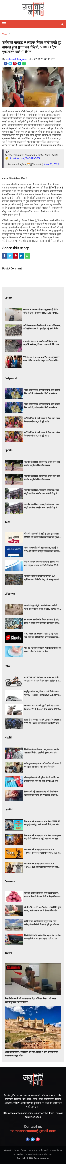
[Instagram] (38, 1139)
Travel (8, 953)
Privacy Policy (20, 1150)
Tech (7, 522)
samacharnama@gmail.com (33, 1128)
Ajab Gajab (57, 1150)
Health (8, 737)
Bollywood (11, 378)
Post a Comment (12, 268)
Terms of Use (33, 1150)
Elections (48, 1154)
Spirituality (18, 1154)
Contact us (46, 1150)
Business (10, 881)
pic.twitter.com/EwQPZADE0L (24, 158)
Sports (8, 450)
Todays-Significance (33, 1154)
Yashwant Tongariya (16, 59)
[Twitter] (33, 1139)
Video (5, 34)
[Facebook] (28, 1139)
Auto (7, 665)
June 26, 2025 (51, 164)
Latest (8, 297)
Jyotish (9, 809)
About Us (8, 1150)
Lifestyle (10, 593)
